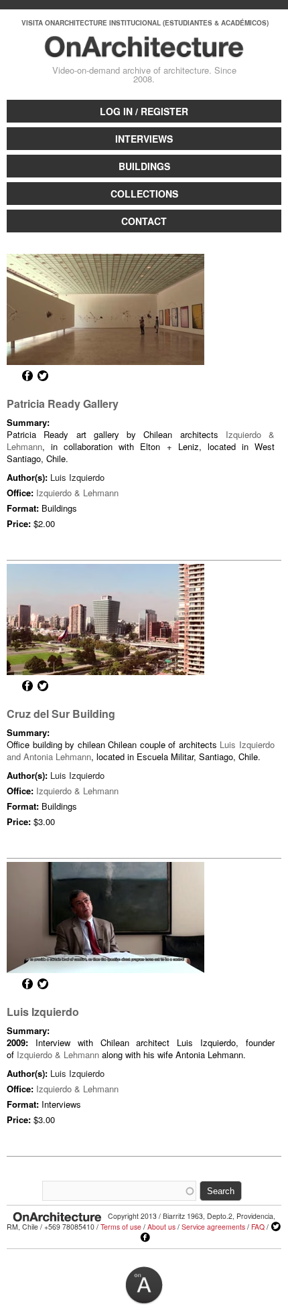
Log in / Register (144, 111)
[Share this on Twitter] (43, 375)
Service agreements (213, 1227)
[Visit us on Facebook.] (145, 1237)
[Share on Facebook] (27, 375)
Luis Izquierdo (77, 477)
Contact (144, 221)
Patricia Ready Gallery (63, 403)
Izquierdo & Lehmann (77, 492)
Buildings (144, 166)
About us (161, 1227)
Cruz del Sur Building (61, 713)
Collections (144, 193)
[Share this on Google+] (12, 375)
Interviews (144, 138)
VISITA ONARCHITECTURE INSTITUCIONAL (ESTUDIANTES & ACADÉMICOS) (145, 22)
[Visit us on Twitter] (276, 1227)
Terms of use (120, 1227)
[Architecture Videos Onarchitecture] (144, 51)
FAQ (258, 1227)
